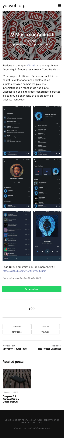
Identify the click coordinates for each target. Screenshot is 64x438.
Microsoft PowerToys (15, 348)
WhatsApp (33, 289)
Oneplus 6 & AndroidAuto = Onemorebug (11, 399)
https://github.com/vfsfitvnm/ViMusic (24, 270)
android (32, 29)
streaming (17, 332)
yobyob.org (14, 5)
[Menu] (57, 5)
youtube (45, 332)
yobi (33, 40)
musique (45, 327)
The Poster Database (49, 348)
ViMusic (31, 65)
